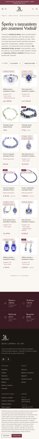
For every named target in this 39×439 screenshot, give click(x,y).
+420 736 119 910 (27, 407)
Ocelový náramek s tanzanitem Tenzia (9, 155)
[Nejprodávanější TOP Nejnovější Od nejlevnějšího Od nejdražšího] (31, 63)
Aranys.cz (4, 15)
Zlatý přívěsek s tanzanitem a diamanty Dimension (28, 221)
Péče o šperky (6, 407)
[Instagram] (3, 359)
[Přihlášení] (33, 9)
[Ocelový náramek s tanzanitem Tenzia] (10, 143)
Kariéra (23, 382)
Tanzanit (13, 55)
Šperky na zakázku (27, 372)
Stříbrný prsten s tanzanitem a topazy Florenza (9, 90)
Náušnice (4, 369)
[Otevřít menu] (3, 9)
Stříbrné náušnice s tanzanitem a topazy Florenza (9, 258)
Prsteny (4, 372)
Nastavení (6, 435)
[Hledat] (6, 9)
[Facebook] (8, 359)
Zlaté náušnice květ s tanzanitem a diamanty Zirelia (9, 221)
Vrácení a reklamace (8, 401)
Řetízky (4, 382)
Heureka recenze (26, 379)
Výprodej (4, 388)
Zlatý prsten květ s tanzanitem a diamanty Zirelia (28, 90)
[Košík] (36, 9)
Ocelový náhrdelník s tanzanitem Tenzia (28, 189)
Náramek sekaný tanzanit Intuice (27, 126)
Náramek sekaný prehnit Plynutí (8, 126)
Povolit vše (16, 435)
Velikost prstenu (6, 404)
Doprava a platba (7, 397)
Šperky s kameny (13, 15)
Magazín (24, 376)
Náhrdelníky (5, 379)
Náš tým (24, 369)
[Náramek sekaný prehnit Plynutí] (10, 113)
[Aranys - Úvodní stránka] (19, 9)
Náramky (4, 376)
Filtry (6, 63)
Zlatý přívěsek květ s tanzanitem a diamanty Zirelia (28, 155)
